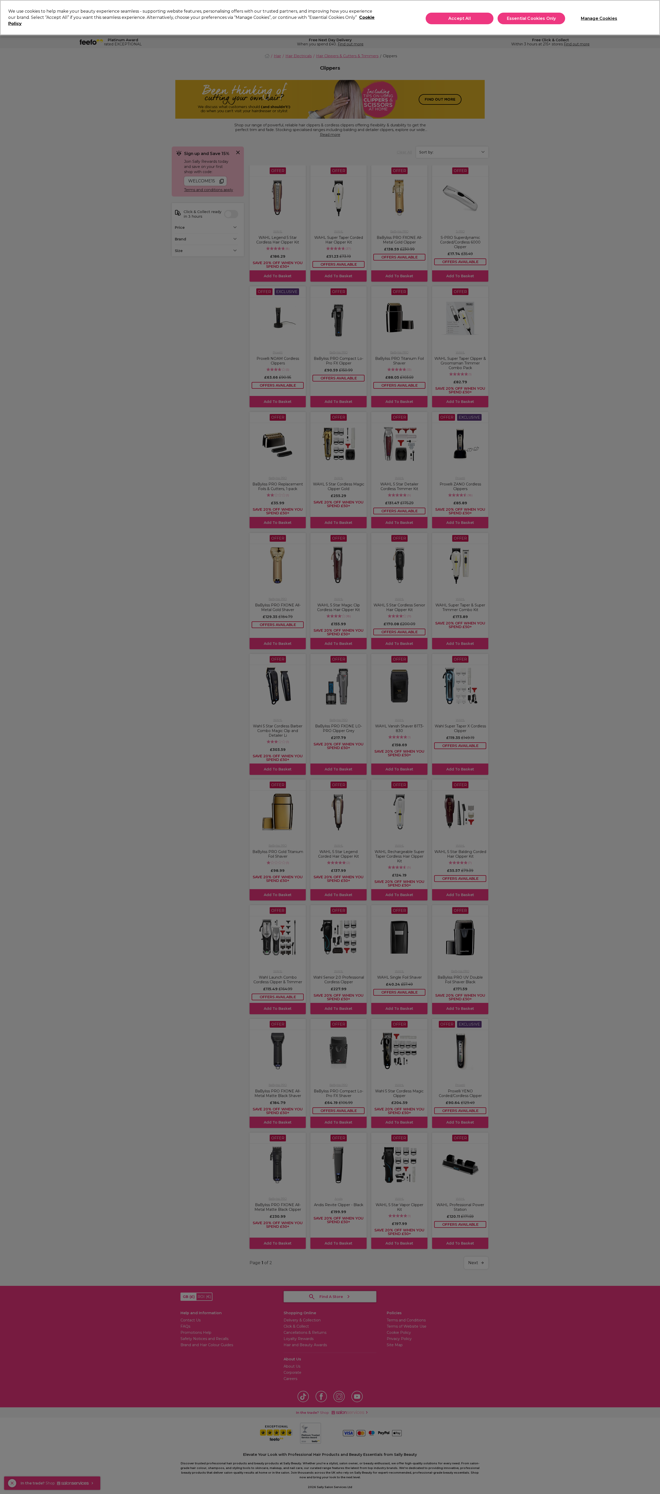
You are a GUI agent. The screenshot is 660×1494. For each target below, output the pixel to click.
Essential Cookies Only (531, 18)
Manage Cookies (599, 18)
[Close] (651, 17)
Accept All (459, 18)
